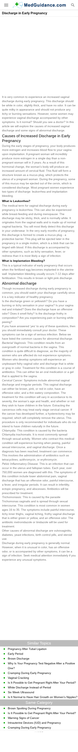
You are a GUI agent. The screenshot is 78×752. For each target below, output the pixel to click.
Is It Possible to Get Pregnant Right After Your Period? (42, 682)
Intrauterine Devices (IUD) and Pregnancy (34, 722)
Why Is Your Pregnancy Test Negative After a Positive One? (41, 666)
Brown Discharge (18, 658)
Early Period (15, 653)
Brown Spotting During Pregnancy (29, 708)
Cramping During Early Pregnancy (29, 673)
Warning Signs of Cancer (23, 718)
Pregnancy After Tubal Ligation (27, 649)
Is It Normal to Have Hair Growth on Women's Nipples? (42, 697)
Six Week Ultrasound (21, 692)
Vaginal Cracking (18, 677)
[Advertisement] (39, 56)
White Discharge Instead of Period (29, 687)
